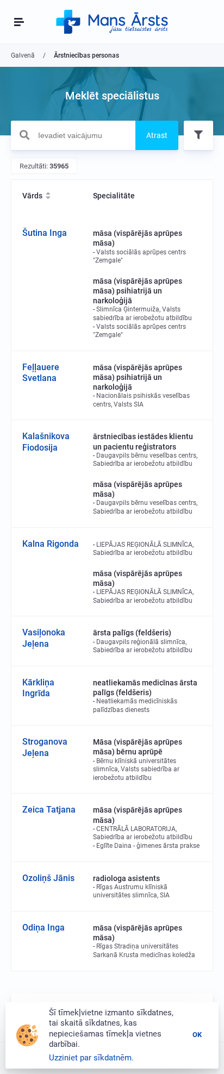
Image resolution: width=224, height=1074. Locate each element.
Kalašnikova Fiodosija (46, 442)
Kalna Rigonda (50, 544)
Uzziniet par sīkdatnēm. (91, 1058)
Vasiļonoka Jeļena (43, 638)
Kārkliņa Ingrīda (38, 688)
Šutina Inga (44, 233)
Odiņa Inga (43, 927)
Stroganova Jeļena (44, 747)
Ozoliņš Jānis (48, 878)
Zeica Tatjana (49, 809)
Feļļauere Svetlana (40, 373)
